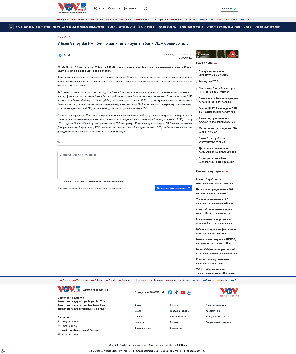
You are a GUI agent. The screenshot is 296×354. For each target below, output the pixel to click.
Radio (101, 8)
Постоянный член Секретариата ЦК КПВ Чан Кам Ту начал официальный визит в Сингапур (218, 90)
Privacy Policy (99, 181)
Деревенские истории (191, 27)
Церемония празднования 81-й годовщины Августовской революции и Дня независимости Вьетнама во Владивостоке (216, 191)
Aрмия (138, 305)
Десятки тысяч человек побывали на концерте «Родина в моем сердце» (218, 150)
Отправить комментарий (171, 188)
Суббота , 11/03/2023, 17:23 (178, 54)
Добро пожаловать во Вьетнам (223, 27)
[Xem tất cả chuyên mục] (286, 27)
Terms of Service (114, 181)
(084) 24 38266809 (71, 321)
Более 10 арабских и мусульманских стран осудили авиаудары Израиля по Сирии (214, 181)
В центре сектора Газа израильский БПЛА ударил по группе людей (216, 160)
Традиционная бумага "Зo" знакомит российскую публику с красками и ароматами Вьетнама (216, 201)
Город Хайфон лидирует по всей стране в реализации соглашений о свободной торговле (216, 251)
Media (132, 8)
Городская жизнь (166, 27)
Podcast (116, 8)
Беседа (174, 305)
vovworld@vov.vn (70, 334)
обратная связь (178, 316)
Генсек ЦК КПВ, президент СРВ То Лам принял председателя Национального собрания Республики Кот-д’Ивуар (218, 110)
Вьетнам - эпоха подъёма (121, 27)
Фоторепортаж (143, 328)
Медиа (247, 27)
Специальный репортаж (267, 27)
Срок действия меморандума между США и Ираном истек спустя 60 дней (214, 211)
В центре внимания (216, 305)
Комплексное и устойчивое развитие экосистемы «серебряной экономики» (212, 261)
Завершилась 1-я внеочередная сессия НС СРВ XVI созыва (218, 100)
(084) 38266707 (69, 326)
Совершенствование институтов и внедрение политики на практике (214, 73)
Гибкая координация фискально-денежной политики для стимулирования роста (216, 231)
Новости (63, 36)
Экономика (176, 328)
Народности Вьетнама (218, 316)
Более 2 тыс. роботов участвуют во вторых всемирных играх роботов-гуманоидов (215, 140)
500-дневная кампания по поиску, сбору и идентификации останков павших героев (60, 27)
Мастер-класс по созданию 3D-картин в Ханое (218, 130)
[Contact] (3, 350)
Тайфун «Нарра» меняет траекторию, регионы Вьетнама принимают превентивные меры (215, 271)
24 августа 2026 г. (209, 81)
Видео (138, 311)
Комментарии (146, 27)
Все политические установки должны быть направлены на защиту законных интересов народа (214, 221)
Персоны (175, 322)
